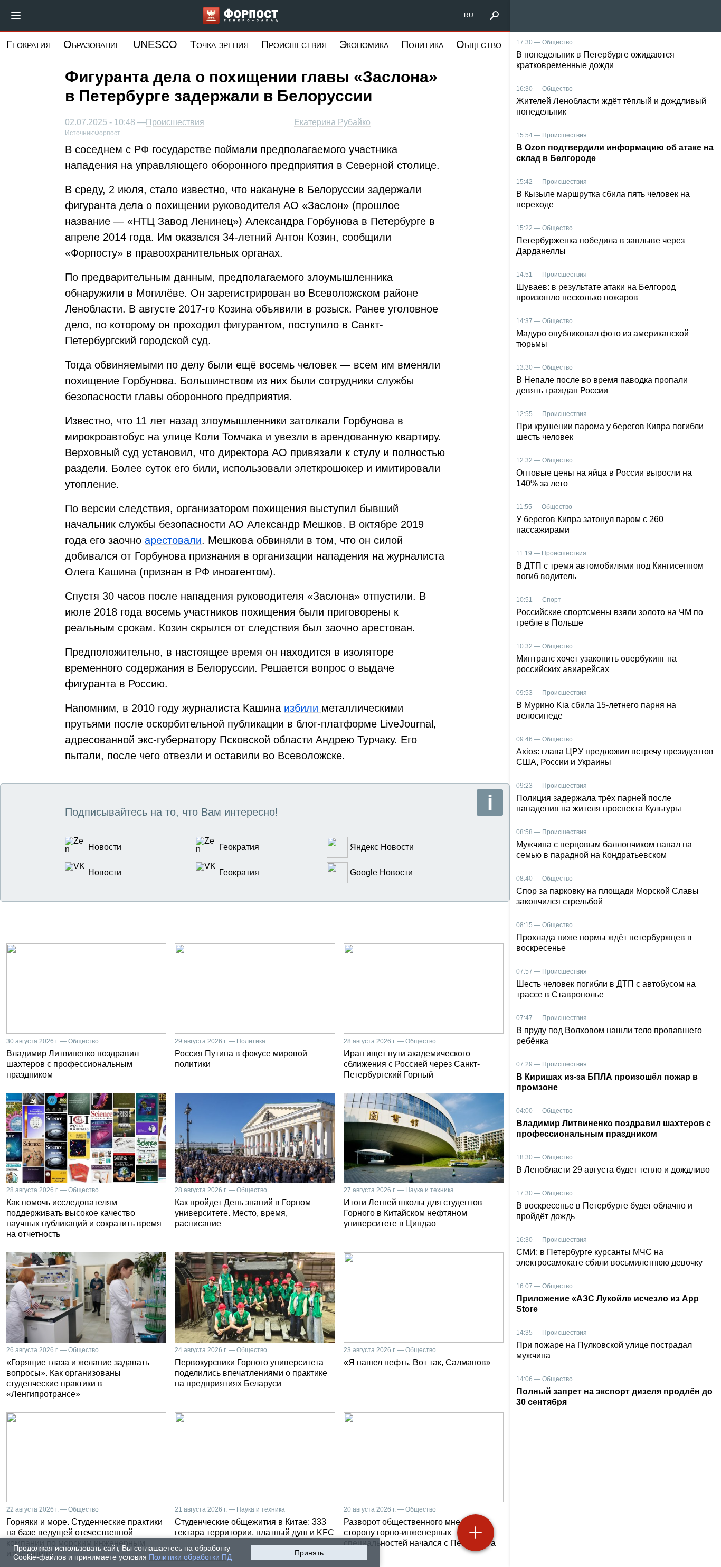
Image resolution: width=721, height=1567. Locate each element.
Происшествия (294, 44)
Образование (91, 44)
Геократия (28, 44)
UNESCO (155, 44)
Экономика (363, 44)
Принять (309, 1553)
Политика (422, 44)
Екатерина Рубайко (332, 122)
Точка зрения (219, 44)
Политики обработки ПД (190, 1557)
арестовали (173, 540)
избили (302, 708)
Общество (478, 44)
